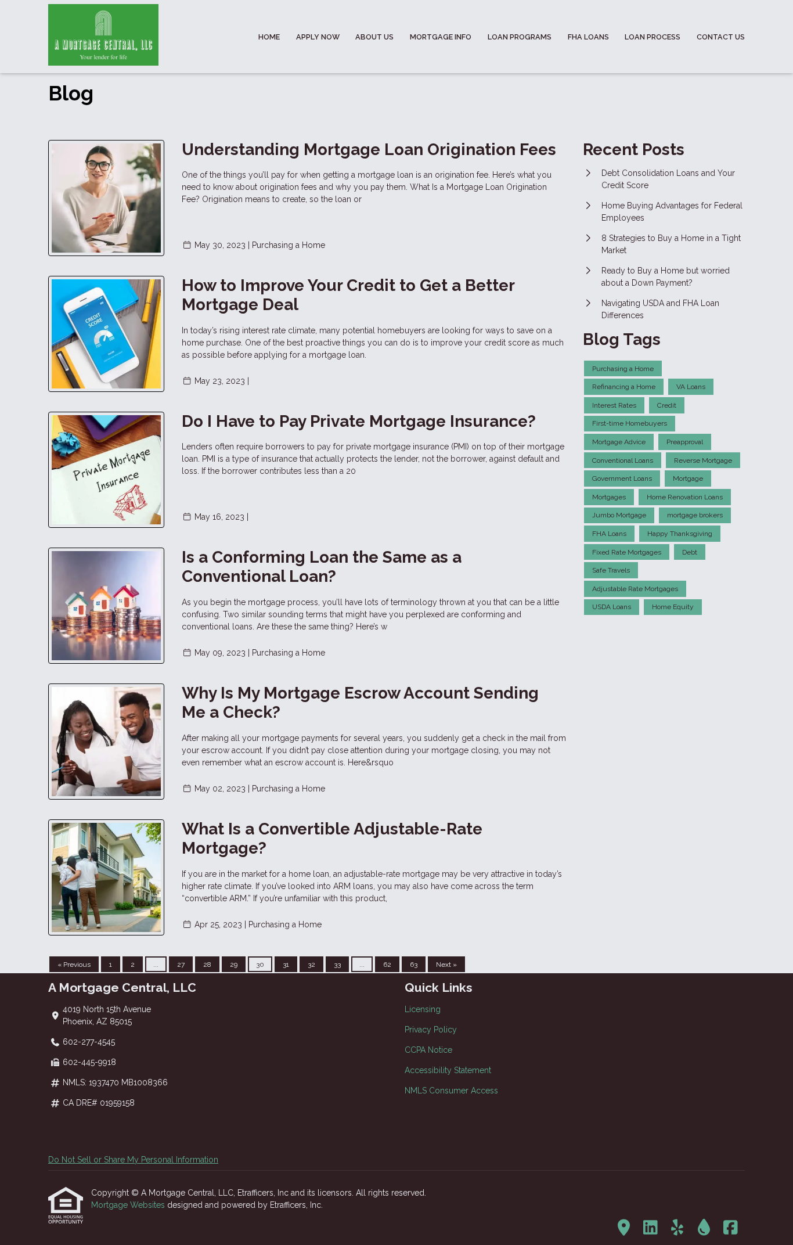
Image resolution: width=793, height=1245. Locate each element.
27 (181, 964)
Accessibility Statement (448, 1070)
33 (337, 964)
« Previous (74, 964)
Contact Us (721, 37)
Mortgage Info (440, 37)
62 (387, 964)
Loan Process (652, 37)
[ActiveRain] (704, 1228)
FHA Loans (588, 37)
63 (413, 964)
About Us (374, 37)
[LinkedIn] (650, 1228)
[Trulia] (624, 1228)
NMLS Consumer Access (451, 1090)
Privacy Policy (431, 1029)
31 (286, 964)
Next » (446, 964)
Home (269, 37)
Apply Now (318, 37)
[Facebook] (730, 1228)
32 (311, 964)
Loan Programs (520, 37)
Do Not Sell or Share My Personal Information (133, 1159)
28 (207, 964)
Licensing (423, 1009)
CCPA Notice (428, 1050)
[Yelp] (677, 1228)
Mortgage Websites (129, 1205)
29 (233, 964)
